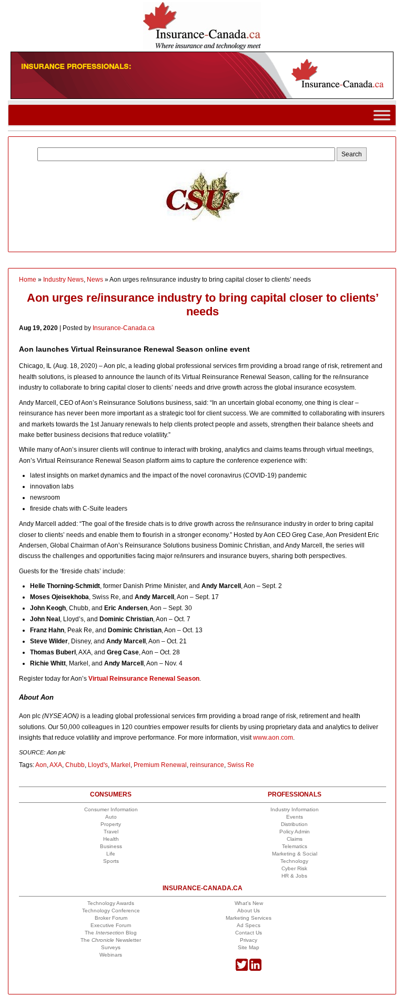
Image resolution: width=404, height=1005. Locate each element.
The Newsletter (110, 940)
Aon (41, 765)
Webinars (110, 955)
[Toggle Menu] (381, 115)
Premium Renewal (160, 765)
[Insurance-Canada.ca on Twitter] (242, 969)
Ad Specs (248, 925)
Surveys (110, 947)
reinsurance (207, 765)
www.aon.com (273, 737)
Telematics (294, 846)
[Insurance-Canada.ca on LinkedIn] (255, 969)
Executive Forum (110, 925)
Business (111, 846)
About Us (248, 910)
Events (294, 817)
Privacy (248, 940)
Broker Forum (111, 918)
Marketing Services (248, 918)
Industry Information (294, 809)
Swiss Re (240, 765)
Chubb (75, 765)
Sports (111, 861)
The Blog (111, 933)
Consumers (111, 794)
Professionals (294, 794)
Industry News (63, 279)
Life (110, 854)
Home (27, 279)
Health (111, 839)
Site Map (248, 947)
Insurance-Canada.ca (124, 328)
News (95, 279)
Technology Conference (111, 910)
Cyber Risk (294, 868)
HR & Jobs (294, 876)
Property (110, 824)
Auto (111, 817)
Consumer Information (111, 809)
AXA (55, 765)
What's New (249, 903)
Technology (294, 861)
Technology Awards (110, 903)
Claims (294, 839)
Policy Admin (294, 831)
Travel (111, 831)
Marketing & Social (294, 854)
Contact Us (248, 933)
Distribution (294, 824)
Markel (120, 765)
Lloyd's (98, 765)
